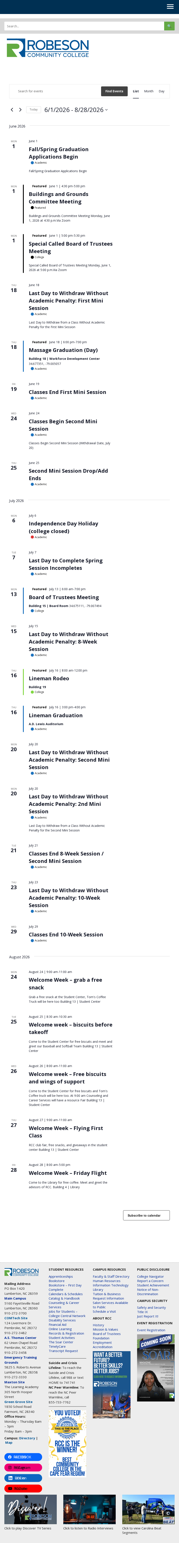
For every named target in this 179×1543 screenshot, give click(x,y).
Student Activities (62, 1337)
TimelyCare (57, 1346)
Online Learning (60, 1329)
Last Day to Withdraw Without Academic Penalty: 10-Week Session (68, 898)
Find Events (114, 91)
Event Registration (151, 1330)
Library (98, 1289)
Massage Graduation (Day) (63, 349)
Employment (102, 1342)
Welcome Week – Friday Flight (68, 1172)
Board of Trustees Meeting (64, 597)
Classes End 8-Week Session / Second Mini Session (66, 857)
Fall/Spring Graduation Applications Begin (59, 152)
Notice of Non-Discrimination (148, 1291)
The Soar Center (61, 1342)
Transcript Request (63, 1351)
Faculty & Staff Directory (111, 1276)
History (98, 1325)
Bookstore (57, 1281)
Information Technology (111, 1285)
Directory (27, 1438)
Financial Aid (57, 1324)
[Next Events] (20, 109)
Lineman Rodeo (49, 678)
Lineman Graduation (56, 715)
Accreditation (102, 1347)
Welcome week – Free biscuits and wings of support (67, 1077)
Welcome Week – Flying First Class (66, 1131)
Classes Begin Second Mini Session (63, 425)
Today (34, 109)
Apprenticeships (61, 1276)
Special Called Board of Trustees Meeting (71, 247)
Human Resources (106, 1281)
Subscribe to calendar (144, 1215)
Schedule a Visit (104, 1311)
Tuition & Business (107, 1294)
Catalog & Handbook (64, 1298)
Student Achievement (153, 1285)
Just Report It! (147, 1316)
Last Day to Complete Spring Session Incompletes (66, 564)
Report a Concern (150, 1281)
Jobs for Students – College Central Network (67, 1313)
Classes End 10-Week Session (66, 934)
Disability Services (62, 1320)
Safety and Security (151, 1307)
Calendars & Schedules (66, 1294)
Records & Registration (66, 1333)
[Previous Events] (11, 109)
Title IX (142, 1312)
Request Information (108, 1298)
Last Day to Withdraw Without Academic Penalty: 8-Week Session (68, 641)
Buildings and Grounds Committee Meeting (58, 197)
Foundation (101, 1338)
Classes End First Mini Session (67, 391)
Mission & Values (105, 1329)
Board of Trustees (107, 1333)
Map (8, 1442)
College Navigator (150, 1276)
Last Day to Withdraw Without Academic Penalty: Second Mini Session (69, 760)
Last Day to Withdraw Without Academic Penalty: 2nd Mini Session (68, 804)
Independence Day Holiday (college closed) (63, 527)
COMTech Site (16, 1318)
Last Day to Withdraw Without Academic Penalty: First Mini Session (68, 300)
